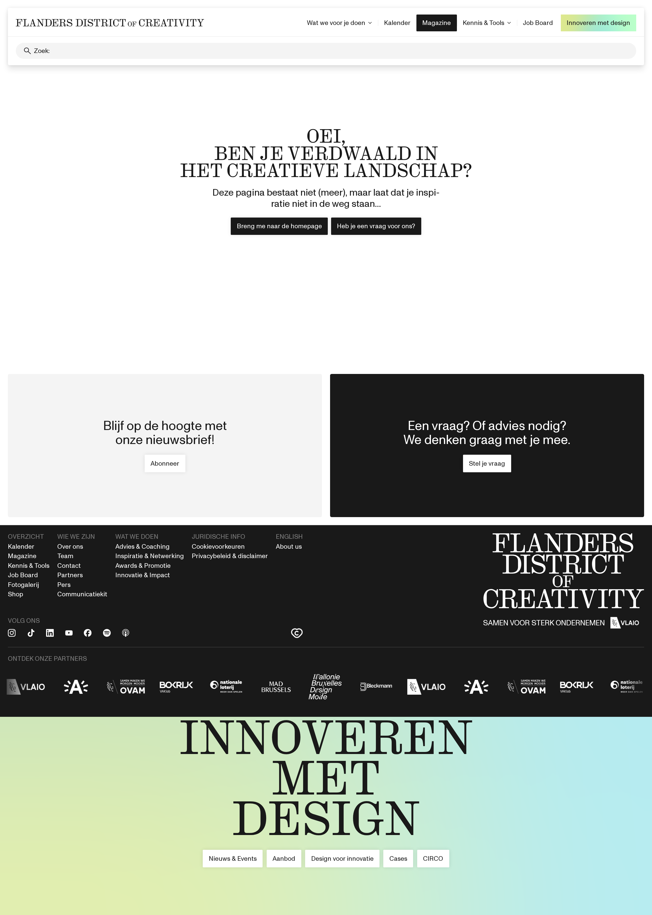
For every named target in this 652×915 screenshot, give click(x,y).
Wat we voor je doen (336, 22)
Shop (15, 594)
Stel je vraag (487, 463)
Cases (398, 858)
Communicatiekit (82, 594)
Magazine (436, 22)
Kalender (397, 22)
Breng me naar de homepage (279, 226)
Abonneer (165, 463)
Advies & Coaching (143, 546)
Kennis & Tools (483, 22)
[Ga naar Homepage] (326, 816)
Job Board (538, 22)
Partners (70, 575)
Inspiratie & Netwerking (149, 556)
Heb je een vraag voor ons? (376, 226)
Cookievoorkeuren (218, 546)
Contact (69, 565)
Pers (64, 584)
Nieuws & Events (233, 858)
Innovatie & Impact (142, 575)
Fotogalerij (23, 584)
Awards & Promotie (143, 565)
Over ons (70, 546)
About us (289, 546)
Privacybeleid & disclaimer (230, 556)
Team (65, 556)
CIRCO (433, 858)
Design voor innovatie (342, 858)
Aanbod (284, 858)
